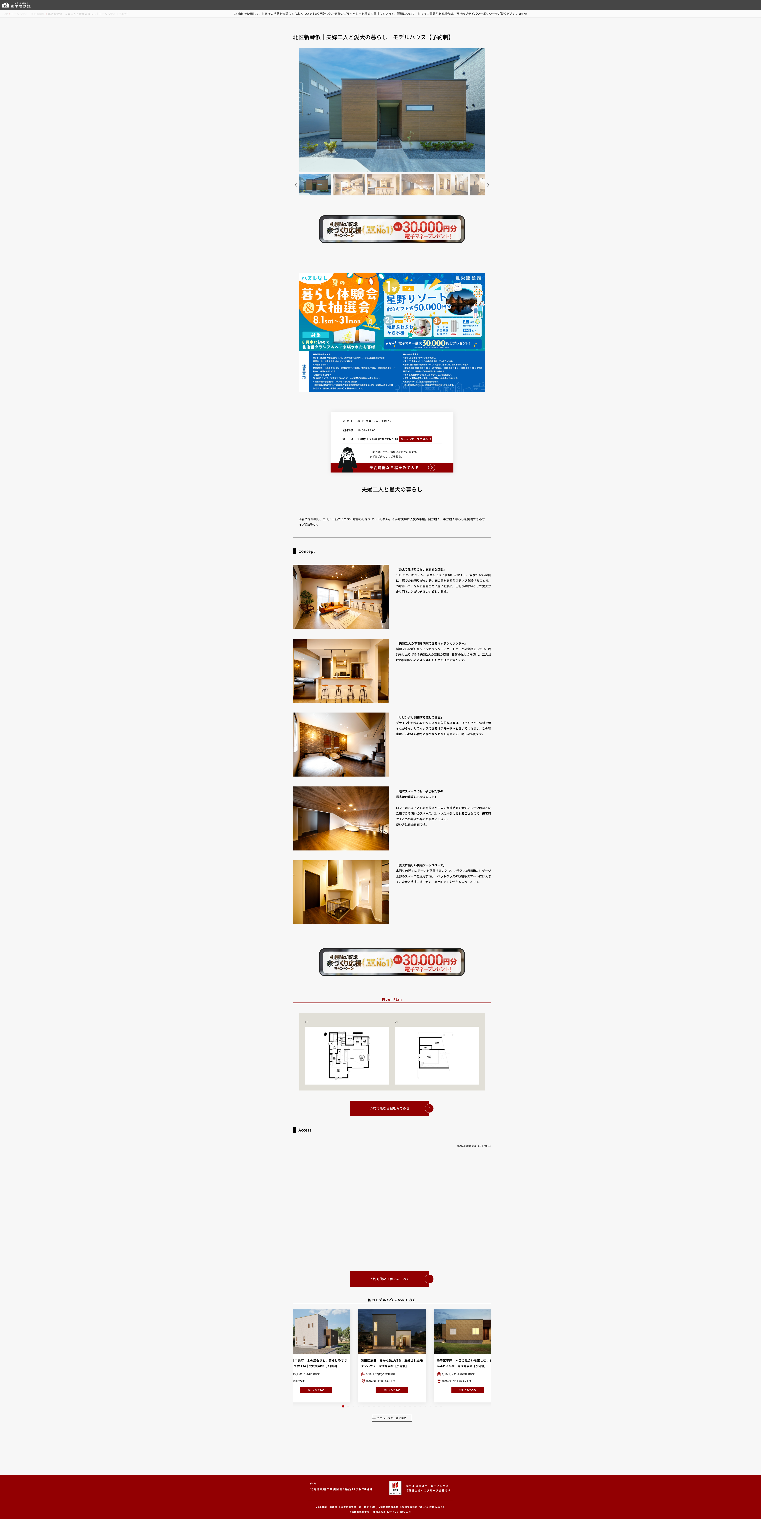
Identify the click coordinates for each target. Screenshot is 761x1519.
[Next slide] (488, 184)
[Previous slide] (296, 184)
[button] (343, 1406)
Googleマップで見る (414, 439)
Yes (521, 13)
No (526, 13)
